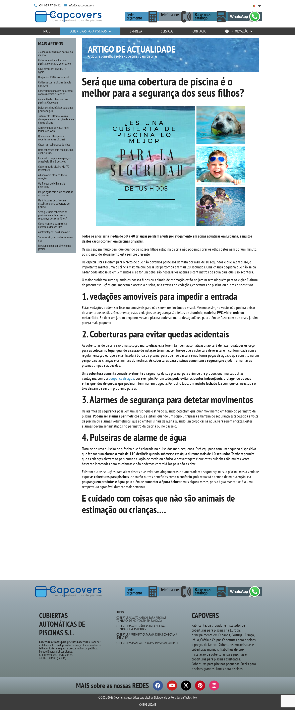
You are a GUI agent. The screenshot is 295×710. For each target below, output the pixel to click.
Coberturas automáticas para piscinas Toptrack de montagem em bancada (141, 619)
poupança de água (121, 378)
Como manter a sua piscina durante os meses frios (52, 225)
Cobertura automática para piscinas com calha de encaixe (54, 61)
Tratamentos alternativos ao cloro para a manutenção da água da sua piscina (56, 119)
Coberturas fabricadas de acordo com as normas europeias (55, 92)
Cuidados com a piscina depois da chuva (54, 83)
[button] (257, 6)
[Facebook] (158, 686)
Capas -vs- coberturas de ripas (54, 144)
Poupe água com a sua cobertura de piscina (55, 193)
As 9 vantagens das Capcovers (54, 232)
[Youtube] (172, 686)
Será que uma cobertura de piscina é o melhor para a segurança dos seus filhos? (52, 215)
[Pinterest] (200, 686)
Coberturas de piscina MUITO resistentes (53, 168)
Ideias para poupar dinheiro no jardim (54, 247)
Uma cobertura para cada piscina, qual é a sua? (55, 151)
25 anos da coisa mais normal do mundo (55, 53)
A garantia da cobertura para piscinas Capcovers (53, 100)
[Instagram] (214, 686)
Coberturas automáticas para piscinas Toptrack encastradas (141, 627)
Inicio (120, 612)
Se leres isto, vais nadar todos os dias (55, 238)
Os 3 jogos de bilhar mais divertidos (51, 185)
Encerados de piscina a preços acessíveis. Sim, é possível (54, 159)
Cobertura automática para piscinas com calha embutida (146, 635)
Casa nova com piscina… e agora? (52, 70)
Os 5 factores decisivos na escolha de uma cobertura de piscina (54, 203)
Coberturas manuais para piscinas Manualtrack (147, 643)
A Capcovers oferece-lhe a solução (52, 176)
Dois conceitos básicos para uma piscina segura (55, 109)
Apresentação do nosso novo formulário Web (53, 129)
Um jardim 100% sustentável (53, 77)
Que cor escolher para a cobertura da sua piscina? (51, 137)
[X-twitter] (186, 686)
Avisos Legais (147, 704)
